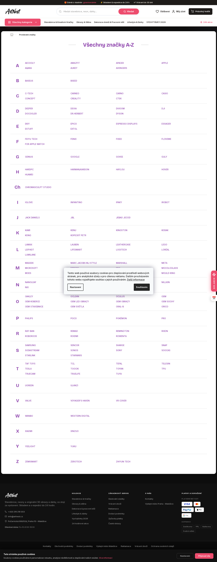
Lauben (75, 244)
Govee (119, 156)
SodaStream (32, 350)
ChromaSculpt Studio (38, 187)
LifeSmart (76, 249)
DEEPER (29, 108)
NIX (27, 287)
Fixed (119, 139)
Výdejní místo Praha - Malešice (159, 504)
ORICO (165, 306)
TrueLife (75, 373)
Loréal (165, 249)
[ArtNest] (16, 11)
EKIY (27, 123)
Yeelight (30, 446)
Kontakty (149, 499)
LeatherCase (123, 244)
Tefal (119, 363)
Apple (165, 63)
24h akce (207, 22)
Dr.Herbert (77, 113)
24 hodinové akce (80, 523)
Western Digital (80, 416)
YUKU (73, 446)
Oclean (75, 296)
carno (119, 93)
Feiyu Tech (31, 139)
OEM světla (77, 306)
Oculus (120, 296)
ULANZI (74, 385)
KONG (28, 235)
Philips (29, 318)
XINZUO (75, 431)
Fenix (74, 139)
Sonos (74, 350)
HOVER (165, 169)
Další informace (136, 279)
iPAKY (119, 202)
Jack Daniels (32, 217)
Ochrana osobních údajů (162, 546)
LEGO (164, 244)
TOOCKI (75, 368)
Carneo (75, 93)
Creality (76, 98)
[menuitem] (58, 22)
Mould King (168, 273)
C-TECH (29, 93)
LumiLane (30, 254)
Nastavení (75, 287)
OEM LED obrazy (80, 301)
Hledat (130, 11)
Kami (27, 230)
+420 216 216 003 (16, 511)
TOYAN (119, 368)
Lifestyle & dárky (79, 513)
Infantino (76, 202)
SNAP (164, 345)
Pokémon (121, 318)
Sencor (75, 345)
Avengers (121, 68)
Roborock (31, 336)
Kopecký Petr (78, 235)
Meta (164, 263)
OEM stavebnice (34, 306)
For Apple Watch (34, 144)
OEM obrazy (123, 301)
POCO (74, 318)
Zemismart (31, 461)
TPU (164, 368)
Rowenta (121, 336)
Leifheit (29, 249)
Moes (28, 273)
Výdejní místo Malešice (106, 546)
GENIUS (29, 156)
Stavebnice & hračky (81, 499)
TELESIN (166, 363)
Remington (122, 331)
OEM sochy (168, 301)
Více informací (105, 558)
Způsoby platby (115, 518)
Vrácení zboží (114, 504)
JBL (72, 217)
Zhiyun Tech (123, 461)
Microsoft (31, 268)
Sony (119, 350)
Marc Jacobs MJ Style (84, 263)
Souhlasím (142, 287)
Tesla (28, 368)
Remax (74, 331)
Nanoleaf (30, 282)
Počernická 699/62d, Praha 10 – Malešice (27, 521)
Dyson (119, 113)
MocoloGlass (170, 268)
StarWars (76, 355)
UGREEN (29, 385)
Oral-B (120, 306)
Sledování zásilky (116, 499)
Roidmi (74, 336)
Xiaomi (28, 431)
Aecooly (30, 63)
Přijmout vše (204, 556)
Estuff (29, 129)
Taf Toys (30, 363)
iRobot (166, 202)
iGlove (29, 202)
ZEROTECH (76, 461)
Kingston (121, 230)
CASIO (165, 93)
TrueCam (30, 373)
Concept (30, 98)
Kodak (165, 230)
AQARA (28, 68)
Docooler (31, 113)
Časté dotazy (114, 523)
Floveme (166, 139)
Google (75, 156)
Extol (74, 129)
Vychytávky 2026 (80, 518)
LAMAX (28, 244)
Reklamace (113, 508)
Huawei (29, 174)
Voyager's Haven (80, 400)
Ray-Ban (29, 331)
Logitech (121, 249)
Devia (74, 108)
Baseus (29, 80)
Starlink (30, 355)
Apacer (120, 63)
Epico (74, 123)
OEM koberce (32, 301)
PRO (164, 318)
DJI (163, 108)
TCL (73, 363)
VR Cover (121, 400)
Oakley (29, 296)
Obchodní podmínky (64, 546)
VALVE (28, 400)
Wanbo (29, 416)
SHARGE (120, 345)
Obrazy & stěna (79, 504)
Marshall (121, 263)
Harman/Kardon (80, 169)
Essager (166, 123)
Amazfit (75, 63)
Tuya (119, 373)
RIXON (165, 331)
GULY (164, 156)
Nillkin (166, 282)
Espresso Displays (126, 123)
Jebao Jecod (123, 217)
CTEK (119, 98)
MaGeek (29, 263)
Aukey (74, 68)
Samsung (30, 345)
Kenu (73, 230)
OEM (164, 296)
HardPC (29, 169)
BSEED (74, 80)
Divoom (120, 108)
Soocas (166, 350)
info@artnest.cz (15, 516)
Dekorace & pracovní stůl (83, 508)
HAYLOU (120, 169)
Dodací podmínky (116, 513)
